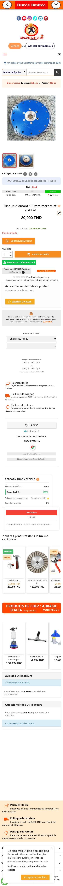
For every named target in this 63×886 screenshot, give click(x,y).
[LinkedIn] (40, 18)
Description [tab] (32, 512)
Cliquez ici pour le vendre (47, 280)
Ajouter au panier (38, 254)
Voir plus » (51, 609)
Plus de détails (9, 232)
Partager (25, 174)
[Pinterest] (46, 18)
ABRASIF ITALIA (32, 441)
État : (29, 187)
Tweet (30, 174)
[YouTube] (24, 18)
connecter (26, 691)
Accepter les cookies (35, 877)
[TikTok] (35, 18)
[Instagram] (29, 18)
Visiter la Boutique (47, 271)
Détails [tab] (32, 517)
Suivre (31, 425)
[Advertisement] (31, 764)
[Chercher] (57, 72)
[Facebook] (19, 18)
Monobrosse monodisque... (14, 658)
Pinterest (35, 174)
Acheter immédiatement (18, 241)
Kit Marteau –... (14, 580)
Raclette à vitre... (37, 656)
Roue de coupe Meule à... (37, 582)
